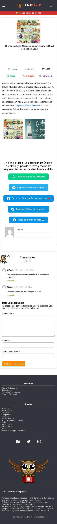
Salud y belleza (7, 426)
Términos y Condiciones (11, 392)
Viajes (4, 428)
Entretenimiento (8, 419)
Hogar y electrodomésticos (12, 421)
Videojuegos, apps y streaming (14, 430)
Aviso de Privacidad (9, 394)
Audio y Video (7, 411)
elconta (20, 229)
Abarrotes (30, 69)
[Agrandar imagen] (28, 21)
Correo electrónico (11, 351)
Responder (11, 281)
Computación (7, 415)
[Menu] (4, 5)
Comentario (8, 313)
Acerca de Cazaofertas (10, 388)
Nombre (6, 340)
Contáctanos (7, 390)
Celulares (5, 413)
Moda (4, 423)
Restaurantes (7, 425)
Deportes (5, 417)
